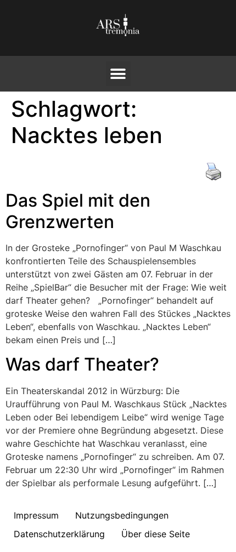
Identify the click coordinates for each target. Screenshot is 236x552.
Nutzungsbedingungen (121, 515)
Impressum (36, 515)
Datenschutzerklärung (59, 533)
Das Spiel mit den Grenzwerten (77, 211)
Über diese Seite (155, 533)
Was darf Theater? (82, 364)
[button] (118, 73)
